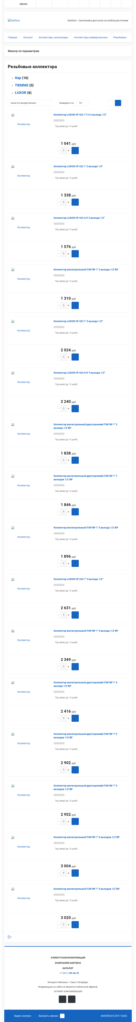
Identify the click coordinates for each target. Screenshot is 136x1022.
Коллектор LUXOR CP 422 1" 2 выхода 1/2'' (78, 166)
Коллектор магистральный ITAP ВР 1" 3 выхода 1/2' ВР (86, 527)
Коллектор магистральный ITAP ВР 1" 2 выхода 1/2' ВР (86, 269)
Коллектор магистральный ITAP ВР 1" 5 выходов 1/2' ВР (87, 888)
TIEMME (21, 85)
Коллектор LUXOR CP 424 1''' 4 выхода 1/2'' (78, 579)
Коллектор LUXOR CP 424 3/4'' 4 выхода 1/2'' (79, 372)
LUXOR (20, 92)
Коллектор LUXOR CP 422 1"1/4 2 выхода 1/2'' (80, 114)
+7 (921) (69, 973)
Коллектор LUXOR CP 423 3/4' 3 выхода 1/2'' (79, 217)
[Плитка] (111, 103)
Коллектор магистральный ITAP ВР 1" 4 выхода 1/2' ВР (86, 630)
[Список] (118, 103)
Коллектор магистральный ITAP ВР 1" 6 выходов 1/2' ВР (87, 837)
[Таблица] (125, 103)
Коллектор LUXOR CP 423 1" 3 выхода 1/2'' (78, 321)
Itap (18, 78)
